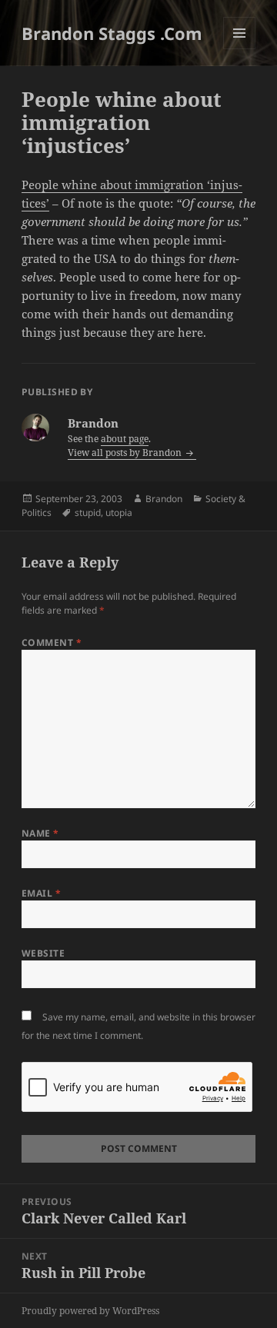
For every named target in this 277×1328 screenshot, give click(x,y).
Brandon (163, 498)
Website (43, 953)
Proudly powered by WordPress (90, 1310)
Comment (52, 642)
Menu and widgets (239, 48)
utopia (118, 512)
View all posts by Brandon (126, 452)
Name (40, 833)
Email (41, 893)
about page (125, 438)
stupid (88, 512)
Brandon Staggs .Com (112, 33)
